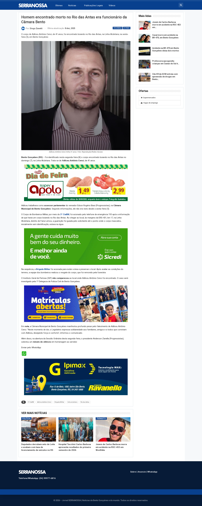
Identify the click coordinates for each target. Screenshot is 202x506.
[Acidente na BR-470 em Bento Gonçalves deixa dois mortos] (144, 51)
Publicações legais (93, 5)
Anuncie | (142, 472)
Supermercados (149, 98)
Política (26, 418)
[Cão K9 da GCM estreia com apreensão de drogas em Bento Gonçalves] (144, 77)
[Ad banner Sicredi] (76, 246)
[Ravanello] (76, 377)
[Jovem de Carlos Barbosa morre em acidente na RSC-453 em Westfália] (113, 429)
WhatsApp (152, 472)
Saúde (63, 418)
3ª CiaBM (64, 214)
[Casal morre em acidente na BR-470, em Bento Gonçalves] (144, 38)
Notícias (72, 5)
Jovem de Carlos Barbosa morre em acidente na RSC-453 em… (166, 24)
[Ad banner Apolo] (76, 182)
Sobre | (134, 472)
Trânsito (101, 418)
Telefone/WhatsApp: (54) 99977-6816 (37, 478)
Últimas (59, 5)
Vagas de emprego (150, 103)
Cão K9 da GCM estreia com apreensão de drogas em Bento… (165, 76)
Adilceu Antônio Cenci (44, 402)
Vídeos (112, 5)
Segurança (118, 28)
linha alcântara (72, 402)
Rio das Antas (85, 402)
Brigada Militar (43, 269)
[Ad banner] (76, 303)
